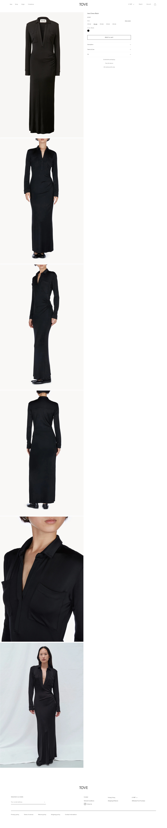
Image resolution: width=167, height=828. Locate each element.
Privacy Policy (111, 797)
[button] (12, 4)
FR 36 (95, 24)
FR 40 (108, 24)
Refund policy (42, 814)
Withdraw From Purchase (138, 801)
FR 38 (102, 24)
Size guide (128, 21)
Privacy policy (15, 814)
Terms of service (28, 814)
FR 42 (114, 24)
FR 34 (89, 24)
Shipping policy (55, 814)
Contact (86, 797)
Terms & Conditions (89, 801)
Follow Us (89, 804)
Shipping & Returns (113, 801)
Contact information (71, 814)
